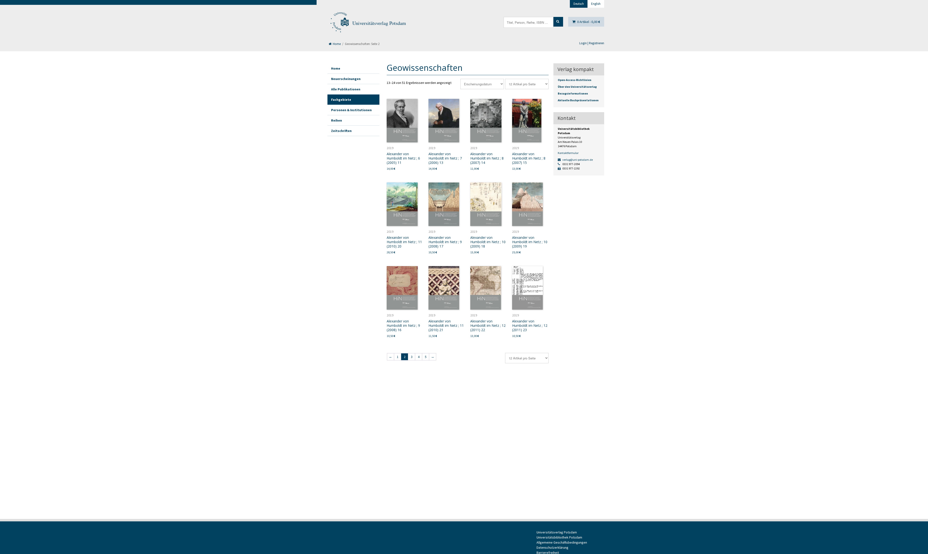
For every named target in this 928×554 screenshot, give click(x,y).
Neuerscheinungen (346, 79)
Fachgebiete (341, 99)
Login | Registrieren (591, 43)
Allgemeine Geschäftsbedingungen (561, 542)
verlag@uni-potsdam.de (577, 159)
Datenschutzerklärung (552, 547)
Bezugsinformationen (573, 93)
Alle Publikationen (345, 89)
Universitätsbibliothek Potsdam (559, 537)
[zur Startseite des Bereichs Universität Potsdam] (339, 23)
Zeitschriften (341, 131)
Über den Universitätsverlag (577, 86)
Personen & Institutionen (351, 110)
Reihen (336, 120)
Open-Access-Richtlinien (574, 80)
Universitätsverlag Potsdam (379, 23)
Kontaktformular (568, 153)
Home (336, 44)
